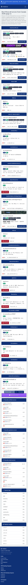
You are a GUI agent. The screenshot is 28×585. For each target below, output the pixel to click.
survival (14, 493)
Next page (21, 392)
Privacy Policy (3, 558)
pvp (14, 496)
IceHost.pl (3, 576)
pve (14, 517)
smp (14, 504)
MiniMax (2, 581)
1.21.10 (14, 530)
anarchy (14, 509)
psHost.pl (3, 577)
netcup (2, 567)
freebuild (14, 520)
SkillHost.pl (3, 570)
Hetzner (2, 569)
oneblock (14, 506)
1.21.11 (14, 533)
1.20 (14, 538)
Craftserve (3, 574)
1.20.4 (14, 535)
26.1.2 (14, 543)
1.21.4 (14, 527)
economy (14, 498)
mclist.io (5, 7)
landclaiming (14, 515)
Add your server (15, 395)
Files (2, 563)
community (14, 512)
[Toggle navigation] (25, 6)
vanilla (14, 501)
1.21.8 (14, 541)
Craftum (2, 550)
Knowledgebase (4, 562)
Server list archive (4, 559)
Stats (2, 560)
